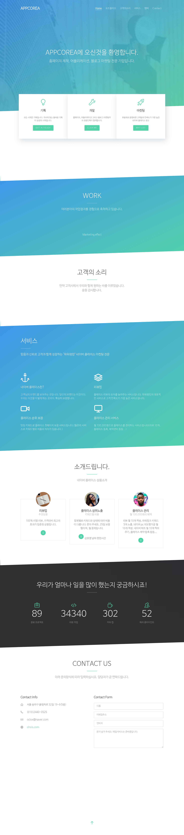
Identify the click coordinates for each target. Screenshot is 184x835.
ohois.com (33, 727)
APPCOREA (30, 9)
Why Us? (141, 128)
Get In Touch (43, 128)
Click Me (92, 128)
